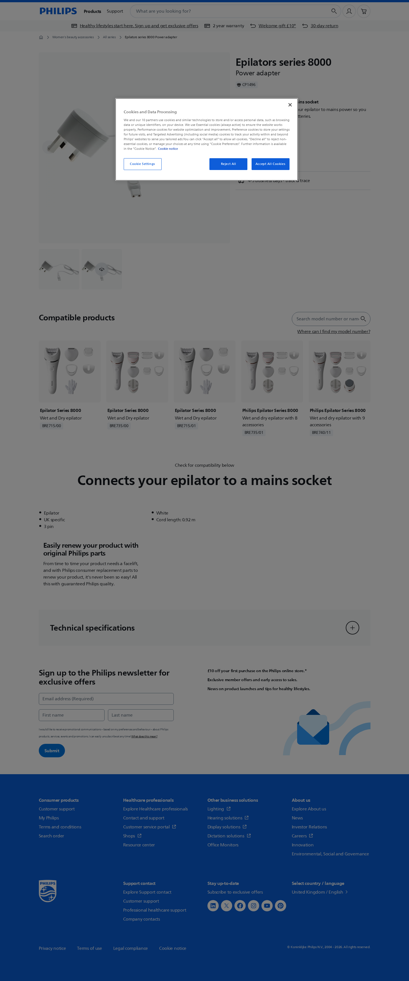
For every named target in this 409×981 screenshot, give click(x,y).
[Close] (290, 105)
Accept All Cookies (270, 164)
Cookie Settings (142, 164)
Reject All (228, 164)
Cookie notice (168, 148)
